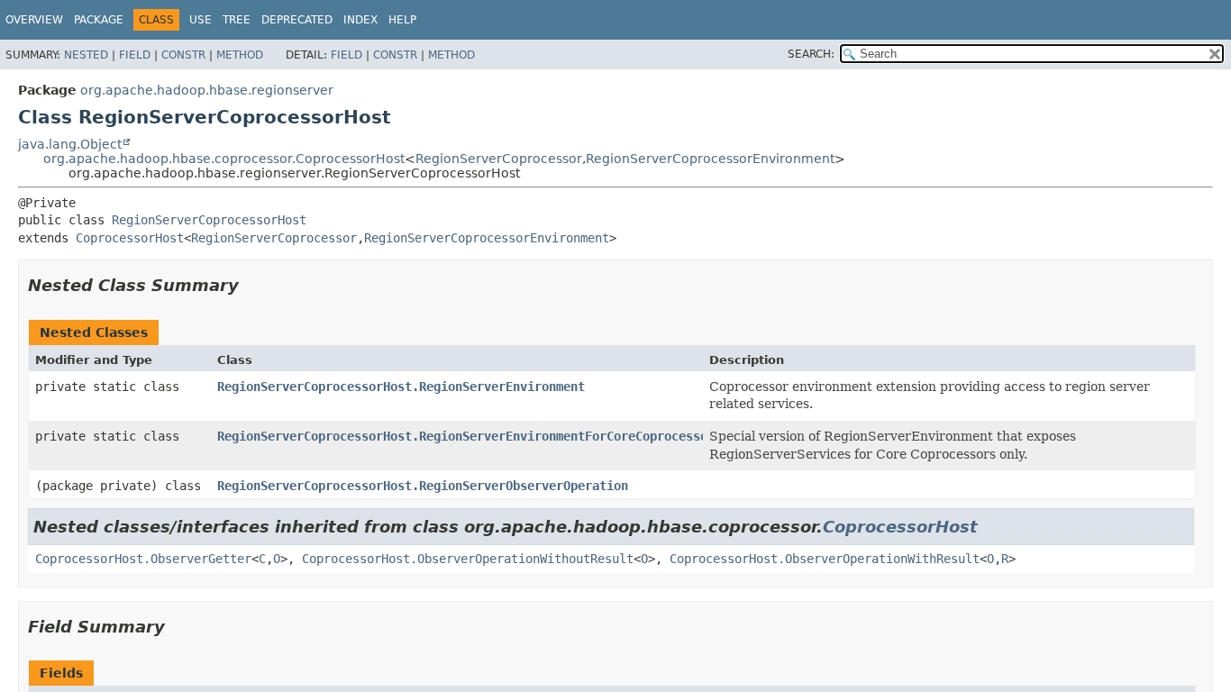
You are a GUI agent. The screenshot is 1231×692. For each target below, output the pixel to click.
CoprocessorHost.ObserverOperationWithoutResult (468, 558)
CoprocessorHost (130, 238)
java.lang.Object (70, 144)
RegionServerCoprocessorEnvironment (710, 158)
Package (98, 20)
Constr (183, 55)
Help (402, 20)
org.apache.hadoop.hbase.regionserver (206, 90)
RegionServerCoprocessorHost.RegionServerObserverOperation (422, 485)
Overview (34, 20)
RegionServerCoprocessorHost (209, 220)
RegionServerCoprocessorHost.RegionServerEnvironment (401, 386)
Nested (86, 55)
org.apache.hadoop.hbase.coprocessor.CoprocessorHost (224, 158)
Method (239, 55)
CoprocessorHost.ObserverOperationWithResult (825, 558)
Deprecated (297, 20)
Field (134, 55)
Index (360, 20)
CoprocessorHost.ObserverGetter (143, 558)
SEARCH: (811, 54)
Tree (237, 20)
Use (200, 20)
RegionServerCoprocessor (498, 158)
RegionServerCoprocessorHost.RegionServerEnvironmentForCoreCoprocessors (469, 436)
